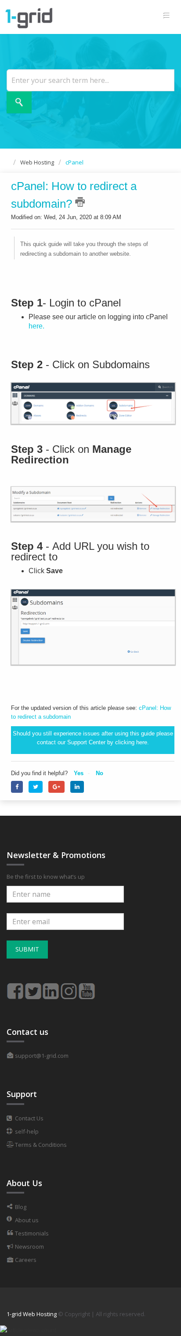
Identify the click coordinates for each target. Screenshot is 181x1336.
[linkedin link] (51, 987)
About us (26, 1220)
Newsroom (29, 1246)
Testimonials (31, 1233)
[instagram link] (69, 987)
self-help (26, 1131)
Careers (25, 1260)
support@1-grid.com (41, 1056)
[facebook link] (15, 987)
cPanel (74, 162)
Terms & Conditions (40, 1145)
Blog (20, 1207)
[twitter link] (33, 987)
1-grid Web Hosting (32, 1314)
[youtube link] (87, 987)
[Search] (19, 102)
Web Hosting (37, 162)
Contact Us (28, 1118)
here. (36, 326)
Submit (27, 949)
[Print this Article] (80, 202)
